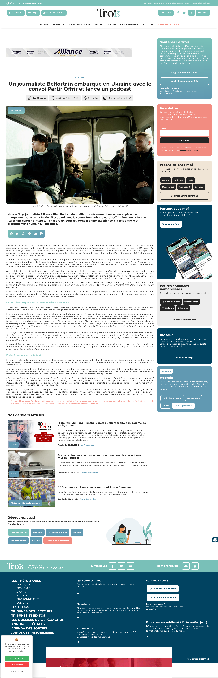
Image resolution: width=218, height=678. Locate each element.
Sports (99, 24)
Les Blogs (20, 607)
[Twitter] (184, 13)
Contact (147, 3)
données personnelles (189, 150)
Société (111, 24)
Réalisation (198, 659)
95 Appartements (171, 302)
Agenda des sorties (29, 628)
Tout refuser (17, 665)
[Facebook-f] (178, 13)
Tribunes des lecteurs (31, 611)
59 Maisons (168, 308)
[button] (11, 233)
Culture (148, 24)
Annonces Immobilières (177, 3)
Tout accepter (17, 658)
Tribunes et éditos (28, 615)
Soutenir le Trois (168, 24)
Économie (23, 588)
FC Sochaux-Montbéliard (22, 503)
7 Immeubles (191, 302)
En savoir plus (166, 93)
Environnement (130, 24)
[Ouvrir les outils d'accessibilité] (215, 539)
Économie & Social (79, 24)
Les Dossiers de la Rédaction (37, 619)
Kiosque (18, 636)
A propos (159, 3)
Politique (59, 24)
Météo (17, 641)
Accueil (44, 24)
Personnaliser (17, 671)
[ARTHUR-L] (109, 662)
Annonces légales (201, 3)
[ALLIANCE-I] (69, 67)
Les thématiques (26, 580)
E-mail (163, 128)
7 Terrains (183, 308)
